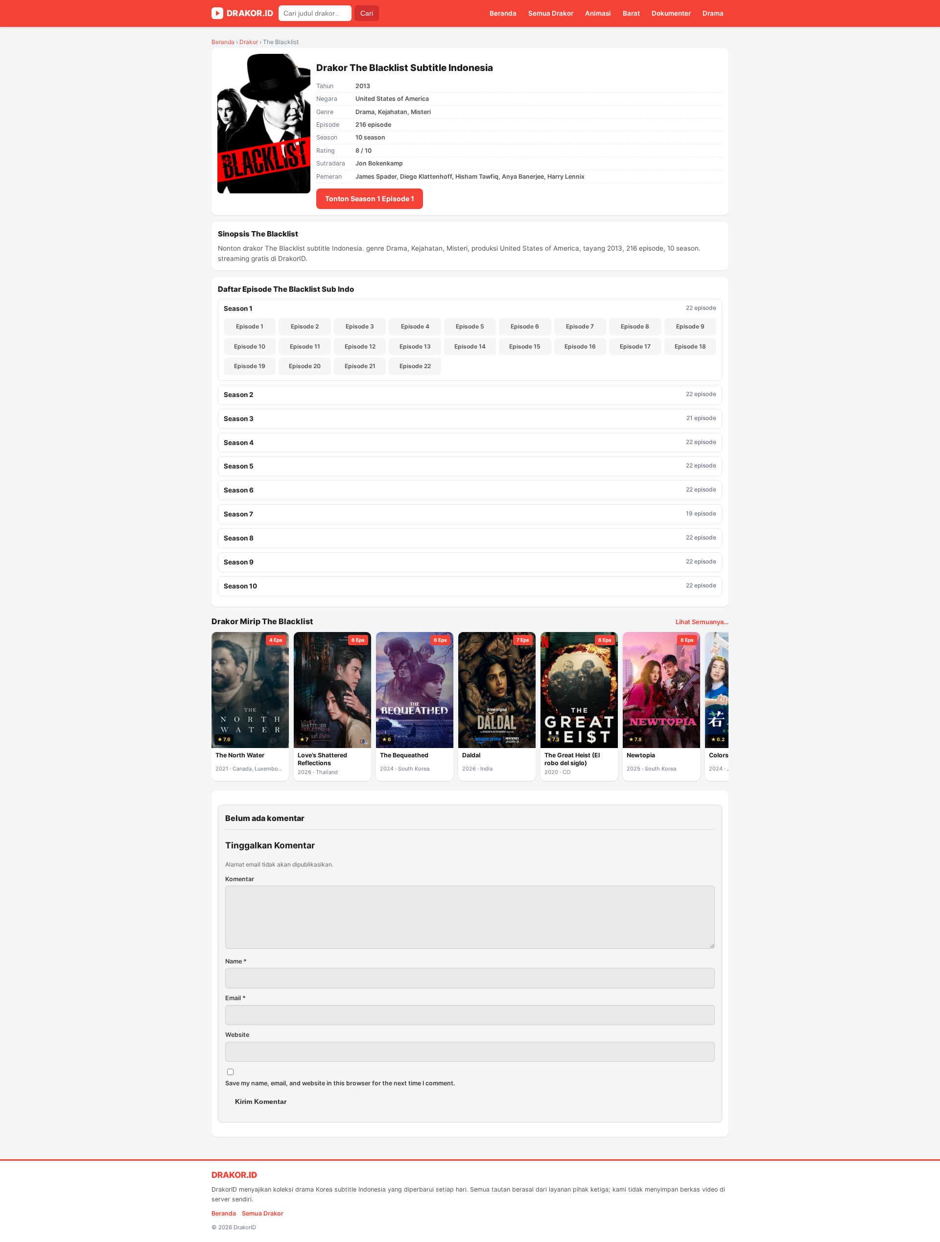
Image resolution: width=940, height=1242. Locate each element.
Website (237, 1034)
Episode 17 (635, 346)
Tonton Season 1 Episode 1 (369, 198)
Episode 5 (470, 326)
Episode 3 (360, 326)
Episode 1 (249, 326)
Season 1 (470, 308)
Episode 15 (524, 346)
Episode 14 (470, 346)
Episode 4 (415, 326)
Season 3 (470, 418)
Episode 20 (305, 366)
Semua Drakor (550, 13)
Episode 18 (690, 346)
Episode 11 (305, 346)
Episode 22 (415, 366)
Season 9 (470, 562)
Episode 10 (249, 346)
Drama (713, 13)
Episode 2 (305, 326)
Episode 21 (360, 366)
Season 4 (470, 442)
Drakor (248, 42)
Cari (366, 13)
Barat (631, 13)
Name (236, 961)
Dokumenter (671, 13)
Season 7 (470, 514)
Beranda (503, 13)
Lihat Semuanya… (702, 622)
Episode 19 (249, 366)
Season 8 (470, 538)
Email (235, 998)
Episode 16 (580, 346)
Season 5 (470, 466)
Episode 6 (525, 326)
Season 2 (470, 394)
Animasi (598, 13)
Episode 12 (360, 346)
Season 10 (470, 586)
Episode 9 (690, 326)
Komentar (239, 879)
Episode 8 (635, 326)
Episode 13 (415, 346)
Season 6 (470, 490)
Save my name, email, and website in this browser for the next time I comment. (340, 1083)
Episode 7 (580, 326)
